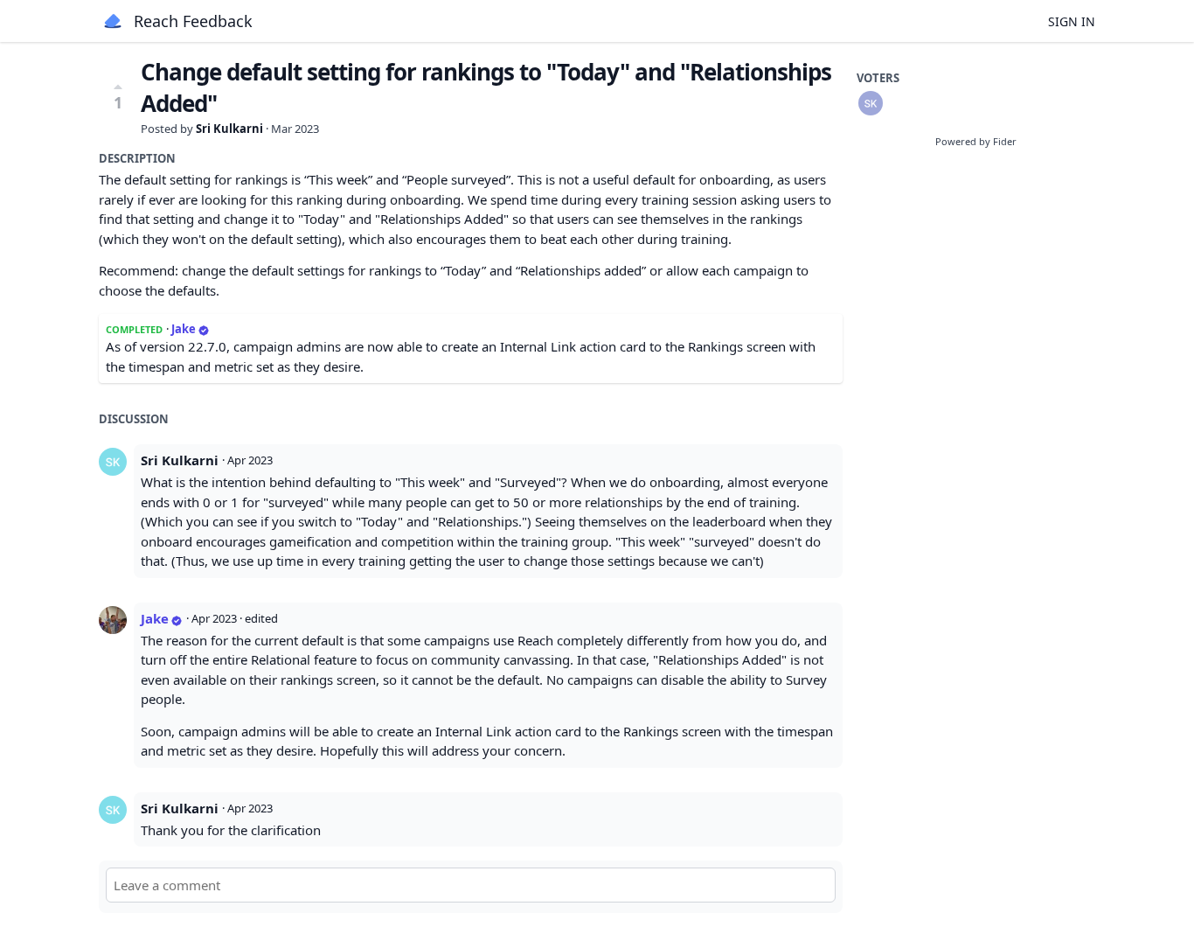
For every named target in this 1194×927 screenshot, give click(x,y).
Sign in (1071, 21)
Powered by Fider (976, 141)
